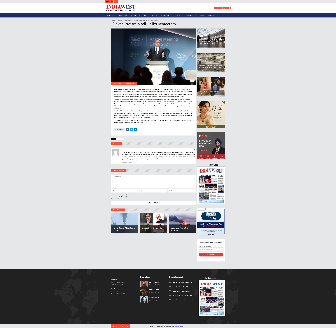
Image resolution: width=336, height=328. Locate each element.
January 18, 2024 (129, 83)
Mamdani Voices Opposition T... (183, 300)
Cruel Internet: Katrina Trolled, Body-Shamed (209, 93)
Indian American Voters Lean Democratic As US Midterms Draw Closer (210, 43)
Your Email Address (205, 246)
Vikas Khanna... (154, 289)
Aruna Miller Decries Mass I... (182, 291)
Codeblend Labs (178, 326)
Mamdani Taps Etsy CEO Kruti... (183, 287)
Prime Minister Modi (173, 99)
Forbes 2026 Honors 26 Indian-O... (152, 229)
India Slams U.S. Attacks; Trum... (124, 229)
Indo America (128, 20)
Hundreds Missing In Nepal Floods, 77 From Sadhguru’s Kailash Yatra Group (210, 67)
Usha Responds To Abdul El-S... (183, 295)
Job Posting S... (154, 282)
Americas (119, 20)
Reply (193, 150)
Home (113, 20)
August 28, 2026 (155, 285)
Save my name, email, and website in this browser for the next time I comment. (121, 196)
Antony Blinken (143, 89)
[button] (211, 38)
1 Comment (119, 83)
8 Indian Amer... (154, 297)
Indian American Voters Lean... (183, 283)
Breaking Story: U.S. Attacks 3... (179, 229)
